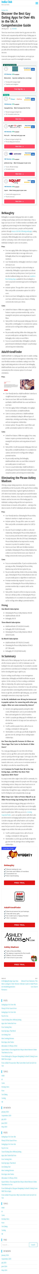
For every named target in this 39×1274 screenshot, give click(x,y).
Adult (3, 1075)
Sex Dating (4, 1094)
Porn (3, 1090)
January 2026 (5, 1112)
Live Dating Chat (6, 1034)
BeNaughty (9, 865)
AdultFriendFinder (12, 907)
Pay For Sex (5, 1016)
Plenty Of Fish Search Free (9, 1008)
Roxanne (14, 29)
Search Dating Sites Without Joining (11, 1019)
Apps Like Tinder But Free (9, 1023)
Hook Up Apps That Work (9, 1031)
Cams (3, 1083)
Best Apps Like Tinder (8, 1042)
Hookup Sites (5, 10)
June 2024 (4, 1123)
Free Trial (19, 883)
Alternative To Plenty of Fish (9, 1046)
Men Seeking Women (8, 1038)
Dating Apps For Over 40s (9, 1004)
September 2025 (6, 1115)
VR (2, 1102)
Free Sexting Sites (7, 1027)
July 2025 (4, 1119)
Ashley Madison (11, 947)
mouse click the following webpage (22, 231)
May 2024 (4, 1127)
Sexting (4, 1098)
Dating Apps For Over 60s (9, 1012)
